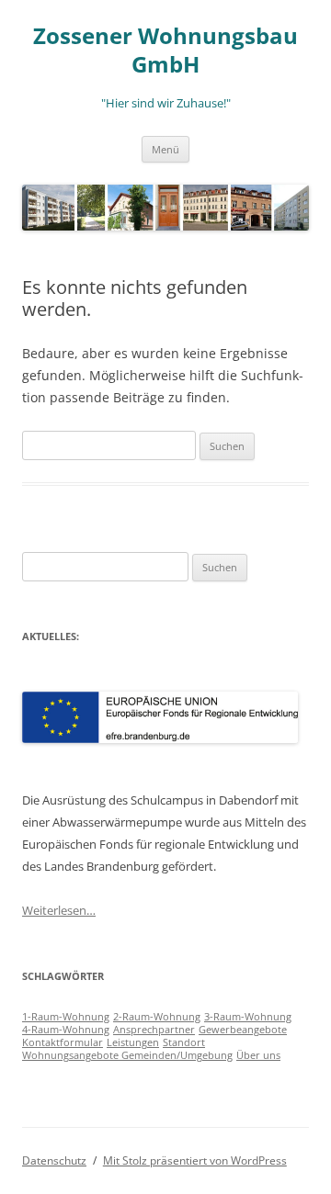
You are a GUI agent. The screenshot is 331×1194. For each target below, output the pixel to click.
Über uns (258, 1055)
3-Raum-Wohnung (247, 1016)
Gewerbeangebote (243, 1029)
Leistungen (133, 1042)
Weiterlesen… (59, 910)
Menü (165, 149)
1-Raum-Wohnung (65, 1016)
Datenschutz (54, 1160)
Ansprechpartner (154, 1029)
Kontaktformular (62, 1042)
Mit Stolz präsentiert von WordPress (195, 1160)
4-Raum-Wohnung (65, 1029)
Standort (184, 1042)
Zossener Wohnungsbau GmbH (165, 50)
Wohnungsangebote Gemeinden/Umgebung (127, 1055)
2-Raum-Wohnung (156, 1016)
